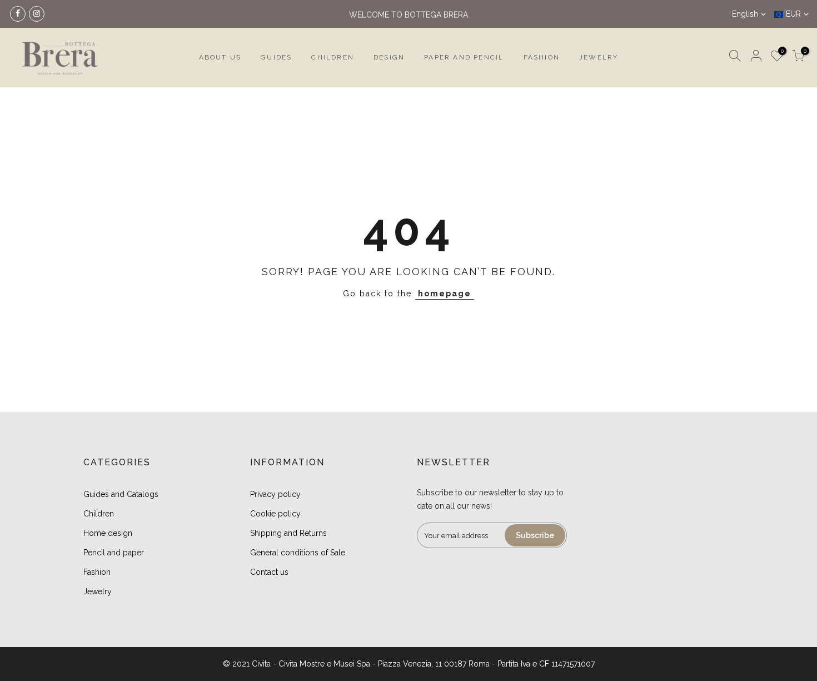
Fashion (97, 572)
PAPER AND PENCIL (464, 57)
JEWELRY (598, 57)
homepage (444, 293)
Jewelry (97, 591)
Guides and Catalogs (120, 494)
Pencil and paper (113, 552)
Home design (107, 533)
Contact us (269, 572)
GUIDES (276, 57)
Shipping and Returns (288, 533)
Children (98, 513)
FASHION (542, 57)
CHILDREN (332, 57)
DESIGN (389, 57)
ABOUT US (220, 57)
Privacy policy (275, 494)
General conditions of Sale (297, 552)
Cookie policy (275, 513)
